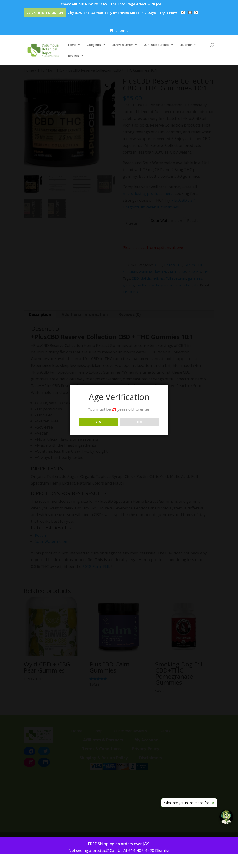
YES (98, 422)
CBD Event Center (122, 45)
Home (72, 45)
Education (185, 45)
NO (139, 422)
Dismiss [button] (162, 850)
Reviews (73, 56)
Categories (94, 45)
